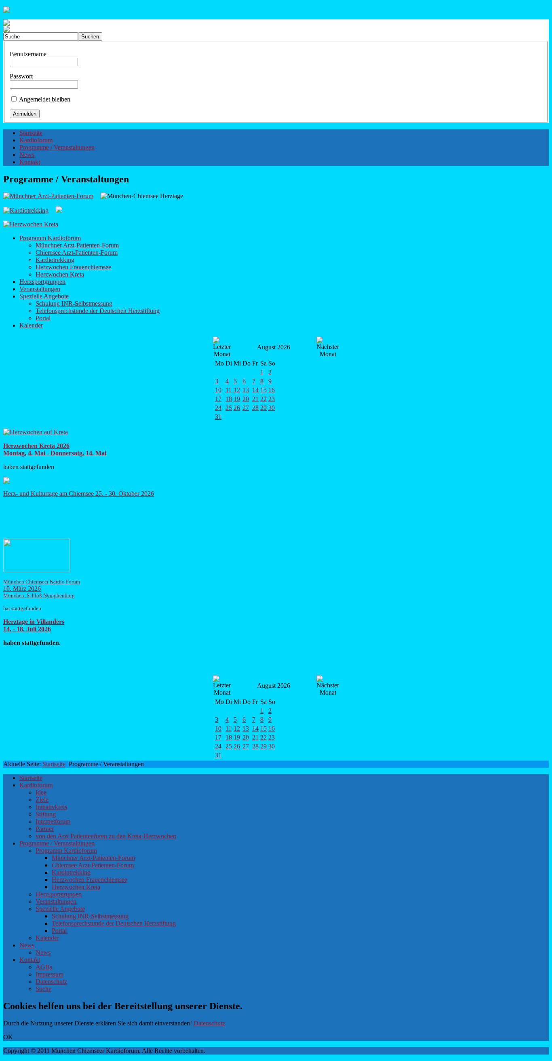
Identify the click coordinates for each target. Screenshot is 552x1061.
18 (228, 398)
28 (255, 407)
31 (218, 416)
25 (228, 407)
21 (255, 398)
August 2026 (273, 347)
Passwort (21, 76)
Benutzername (28, 54)
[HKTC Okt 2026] (6, 481)
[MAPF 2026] (36, 569)
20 (245, 398)
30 (271, 407)
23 (271, 398)
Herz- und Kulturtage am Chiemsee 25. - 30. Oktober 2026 (78, 493)
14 (255, 390)
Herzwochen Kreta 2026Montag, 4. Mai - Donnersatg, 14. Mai (54, 449)
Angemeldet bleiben (44, 99)
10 (218, 390)
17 (218, 398)
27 (245, 407)
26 (237, 407)
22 (263, 398)
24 (218, 407)
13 (245, 390)
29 (263, 407)
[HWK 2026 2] (35, 432)
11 (228, 390)
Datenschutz (209, 1023)
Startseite (53, 764)
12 (237, 390)
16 (271, 390)
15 (263, 390)
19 (237, 398)
